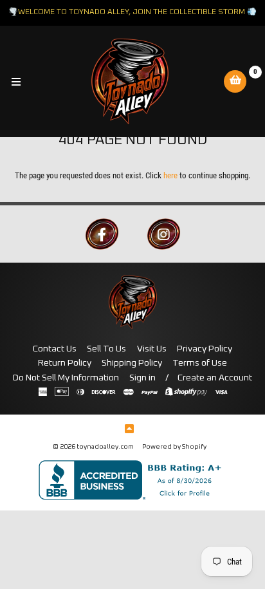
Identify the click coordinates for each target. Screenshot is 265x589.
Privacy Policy (204, 348)
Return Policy (64, 363)
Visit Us (152, 348)
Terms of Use (199, 363)
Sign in (142, 377)
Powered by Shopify (174, 447)
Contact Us (55, 348)
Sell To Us (106, 348)
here (170, 175)
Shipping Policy (132, 363)
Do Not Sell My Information (66, 377)
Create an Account (215, 377)
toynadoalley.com (105, 447)
